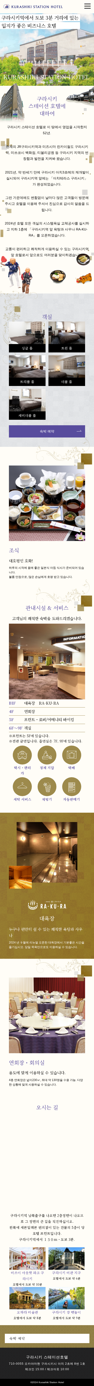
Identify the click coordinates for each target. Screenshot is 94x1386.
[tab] (43, 82)
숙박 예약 (47, 431)
